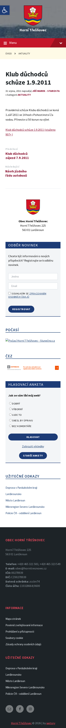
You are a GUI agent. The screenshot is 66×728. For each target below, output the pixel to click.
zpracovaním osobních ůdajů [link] (27, 295)
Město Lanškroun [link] (15, 500)
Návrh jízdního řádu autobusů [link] (16, 173)
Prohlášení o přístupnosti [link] (20, 631)
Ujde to (17, 414)
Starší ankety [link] (33, 455)
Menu (13, 43)
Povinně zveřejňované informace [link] (24, 625)
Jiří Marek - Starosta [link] (46, 91)
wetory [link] (50, 723)
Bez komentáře (21, 426)
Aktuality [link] (24, 53)
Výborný (17, 409)
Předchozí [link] (12, 149)
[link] (5, 10)
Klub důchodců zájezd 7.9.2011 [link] (17, 155)
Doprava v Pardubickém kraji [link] (21, 487)
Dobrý (16, 403)
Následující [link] (12, 166)
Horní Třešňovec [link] (33, 30)
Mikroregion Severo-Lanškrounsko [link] (25, 506)
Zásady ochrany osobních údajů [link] (23, 644)
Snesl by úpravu (22, 420)
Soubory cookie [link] (14, 638)
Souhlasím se (27, 295)
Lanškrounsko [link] (13, 494)
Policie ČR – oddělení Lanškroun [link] (23, 513)
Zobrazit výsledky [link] (33, 446)
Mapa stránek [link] (13, 619)
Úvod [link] (9, 53)
